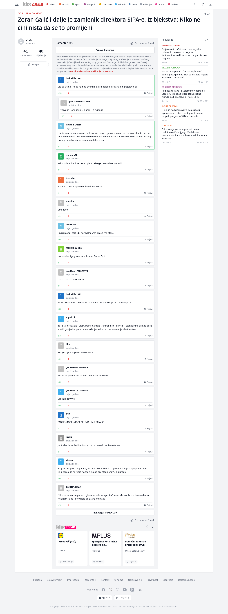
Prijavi (149, 93)
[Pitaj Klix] (195, 4)
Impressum (73, 579)
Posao (162, 4)
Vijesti (53, 4)
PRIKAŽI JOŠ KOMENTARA (105, 512)
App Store (106, 597)
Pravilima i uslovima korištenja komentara (91, 71)
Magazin (91, 4)
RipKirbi (70, 317)
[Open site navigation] (16, 4)
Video (174, 4)
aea (68, 413)
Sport (78, 4)
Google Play (124, 597)
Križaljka (147, 4)
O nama (118, 579)
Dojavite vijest (54, 579)
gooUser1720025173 (77, 271)
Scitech (121, 4)
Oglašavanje (135, 579)
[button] (147, 527)
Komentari (90, 579)
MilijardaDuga (74, 247)
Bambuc (70, 201)
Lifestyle (107, 4)
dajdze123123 (73, 486)
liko (68, 344)
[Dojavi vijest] (203, 4)
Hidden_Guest (73, 124)
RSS (140, 589)
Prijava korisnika (105, 49)
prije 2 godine (72, 82)
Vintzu (69, 460)
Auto (134, 4)
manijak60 (71, 155)
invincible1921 (73, 78)
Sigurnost (168, 579)
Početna (37, 579)
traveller (71, 178)
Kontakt (105, 579)
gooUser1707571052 (77, 390)
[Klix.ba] (33, 4)
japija (69, 436)
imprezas (71, 224)
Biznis (65, 4)
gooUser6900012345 (79, 101)
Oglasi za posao (186, 579)
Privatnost (152, 579)
